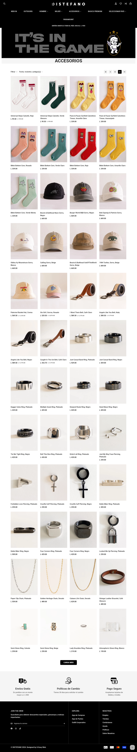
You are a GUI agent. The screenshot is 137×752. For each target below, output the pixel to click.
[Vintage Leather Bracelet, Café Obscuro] (112, 577)
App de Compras (78, 715)
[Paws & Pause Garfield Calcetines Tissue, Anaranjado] (112, 94)
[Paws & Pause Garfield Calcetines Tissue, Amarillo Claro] (83, 94)
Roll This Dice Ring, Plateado (51, 454)
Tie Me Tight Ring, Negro (20, 454)
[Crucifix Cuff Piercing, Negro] (83, 482)
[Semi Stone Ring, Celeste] (24, 627)
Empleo (105, 715)
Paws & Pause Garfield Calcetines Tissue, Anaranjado (112, 117)
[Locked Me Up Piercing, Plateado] (112, 530)
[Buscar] (4, 3)
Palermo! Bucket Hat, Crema (21, 312)
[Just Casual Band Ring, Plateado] (83, 338)
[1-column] (105, 72)
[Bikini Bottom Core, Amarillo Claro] (112, 144)
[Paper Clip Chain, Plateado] (24, 577)
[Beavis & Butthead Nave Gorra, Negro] (53, 191)
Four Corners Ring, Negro (79, 551)
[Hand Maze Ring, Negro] (112, 385)
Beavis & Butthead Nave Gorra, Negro (52, 214)
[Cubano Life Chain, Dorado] (83, 577)
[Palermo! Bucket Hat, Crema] (24, 291)
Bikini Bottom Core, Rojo (79, 166)
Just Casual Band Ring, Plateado (82, 360)
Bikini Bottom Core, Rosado (21, 166)
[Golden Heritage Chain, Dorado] (53, 577)
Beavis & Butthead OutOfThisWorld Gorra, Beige (83, 264)
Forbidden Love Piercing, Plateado (24, 504)
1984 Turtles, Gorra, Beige (109, 263)
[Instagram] (16, 728)
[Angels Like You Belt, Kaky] (112, 291)
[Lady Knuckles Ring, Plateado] (83, 627)
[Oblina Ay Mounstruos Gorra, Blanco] (24, 241)
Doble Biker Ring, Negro (20, 551)
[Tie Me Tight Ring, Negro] (24, 433)
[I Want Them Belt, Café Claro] (83, 291)
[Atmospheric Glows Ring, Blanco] (112, 627)
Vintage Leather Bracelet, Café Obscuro (111, 599)
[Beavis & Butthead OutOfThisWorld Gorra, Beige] (83, 241)
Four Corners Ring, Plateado (51, 551)
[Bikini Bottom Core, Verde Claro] (53, 144)
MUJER (57, 11)
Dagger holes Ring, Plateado (21, 407)
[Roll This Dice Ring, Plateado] (53, 433)
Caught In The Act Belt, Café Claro (53, 360)
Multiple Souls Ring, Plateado (51, 407)
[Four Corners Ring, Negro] (83, 530)
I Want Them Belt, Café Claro (81, 312)
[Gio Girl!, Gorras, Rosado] (53, 291)
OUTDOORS (28, 11)
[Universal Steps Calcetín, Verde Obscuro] (53, 94)
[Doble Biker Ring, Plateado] (112, 482)
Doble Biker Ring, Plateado (109, 504)
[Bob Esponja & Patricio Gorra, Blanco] (112, 191)
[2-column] (110, 72)
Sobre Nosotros (109, 733)
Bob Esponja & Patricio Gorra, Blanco (110, 214)
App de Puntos (77, 719)
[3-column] (115, 72)
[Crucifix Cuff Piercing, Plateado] (53, 482)
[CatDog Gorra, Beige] (53, 241)
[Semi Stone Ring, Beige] (53, 627)
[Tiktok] (20, 728)
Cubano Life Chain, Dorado (80, 598)
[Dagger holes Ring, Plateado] (24, 385)
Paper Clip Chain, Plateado (21, 598)
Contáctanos (107, 722)
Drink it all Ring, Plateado (79, 454)
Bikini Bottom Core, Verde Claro (52, 166)
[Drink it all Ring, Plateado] (83, 433)
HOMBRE (42, 11)
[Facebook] (11, 728)
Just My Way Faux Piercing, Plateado (110, 455)
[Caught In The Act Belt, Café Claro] (53, 338)
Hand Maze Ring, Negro (108, 407)
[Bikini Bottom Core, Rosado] (24, 144)
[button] (130, 3)
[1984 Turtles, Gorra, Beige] (112, 241)
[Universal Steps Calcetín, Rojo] (24, 94)
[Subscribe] (62, 723)
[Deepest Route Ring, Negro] (83, 385)
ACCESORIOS (74, 11)
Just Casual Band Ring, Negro (110, 360)
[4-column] (120, 72)
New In (14, 11)
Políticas (106, 730)
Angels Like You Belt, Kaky (109, 312)
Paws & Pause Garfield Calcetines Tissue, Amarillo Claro (83, 117)
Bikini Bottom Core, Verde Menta (23, 213)
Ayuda (105, 726)
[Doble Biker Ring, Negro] (24, 530)
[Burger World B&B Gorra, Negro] (83, 191)
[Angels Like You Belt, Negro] (24, 338)
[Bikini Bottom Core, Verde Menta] (24, 191)
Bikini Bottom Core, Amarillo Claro (112, 166)
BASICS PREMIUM (95, 11)
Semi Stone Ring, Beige (49, 648)
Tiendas (106, 719)
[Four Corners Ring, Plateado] (53, 530)
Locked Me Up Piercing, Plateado (112, 551)
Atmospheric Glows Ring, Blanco (111, 648)
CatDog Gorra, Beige (48, 263)
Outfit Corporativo (79, 722)
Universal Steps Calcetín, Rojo (22, 116)
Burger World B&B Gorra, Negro (82, 213)
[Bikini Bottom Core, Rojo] (83, 144)
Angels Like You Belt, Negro (21, 360)
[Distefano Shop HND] (68, 3)
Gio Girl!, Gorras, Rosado (49, 312)
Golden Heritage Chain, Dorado (52, 598)
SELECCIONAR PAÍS (116, 11)
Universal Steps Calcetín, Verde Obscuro (52, 117)
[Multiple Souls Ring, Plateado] (53, 385)
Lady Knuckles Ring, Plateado (81, 648)
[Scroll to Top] (132, 740)
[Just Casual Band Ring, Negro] (112, 338)
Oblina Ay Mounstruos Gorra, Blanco (22, 264)
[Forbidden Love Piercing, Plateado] (24, 482)
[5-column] (124, 72)
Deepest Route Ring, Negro (80, 407)
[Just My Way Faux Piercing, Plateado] (112, 433)
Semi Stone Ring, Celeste (20, 648)
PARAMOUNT (68, 19)
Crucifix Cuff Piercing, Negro (81, 504)
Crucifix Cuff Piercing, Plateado (52, 504)
